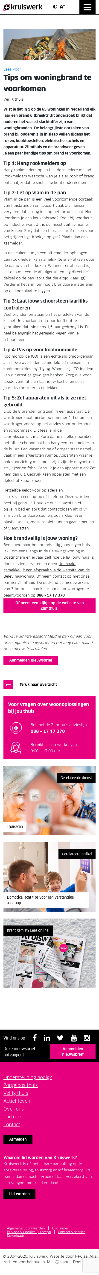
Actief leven (16, 1101)
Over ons (13, 1109)
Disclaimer (60, 1228)
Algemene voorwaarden (26, 1228)
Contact (11, 1125)
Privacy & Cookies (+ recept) (29, 1232)
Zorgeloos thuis (20, 1085)
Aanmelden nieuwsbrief (30, 660)
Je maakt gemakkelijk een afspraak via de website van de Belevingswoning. (46, 570)
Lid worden (19, 1193)
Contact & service (71, 1232)
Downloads (16, 1236)
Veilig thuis (13, 99)
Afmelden (18, 1139)
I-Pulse (81, 1256)
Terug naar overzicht (38, 684)
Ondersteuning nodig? (27, 1077)
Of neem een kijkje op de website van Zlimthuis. (49, 605)
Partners (13, 1117)
